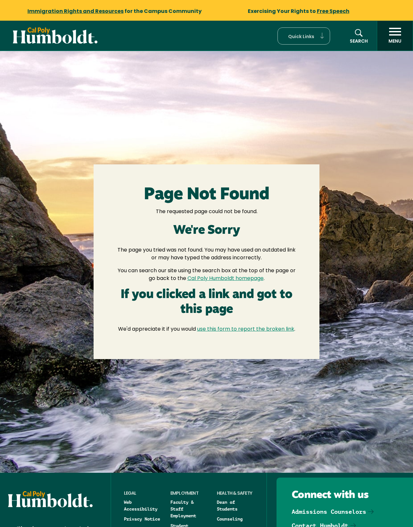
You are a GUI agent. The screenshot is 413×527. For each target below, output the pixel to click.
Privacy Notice (142, 519)
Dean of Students (227, 506)
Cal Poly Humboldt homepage (225, 278)
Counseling (230, 519)
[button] (303, 36)
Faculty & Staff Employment (183, 509)
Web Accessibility (140, 506)
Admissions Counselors (329, 511)
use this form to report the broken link (245, 329)
